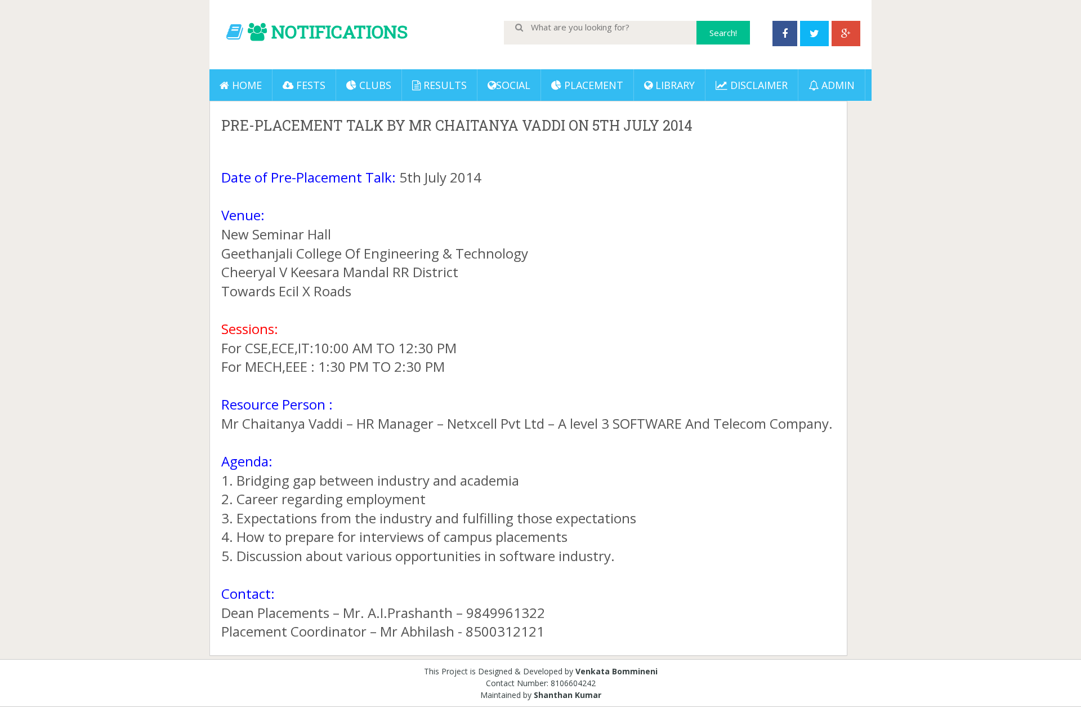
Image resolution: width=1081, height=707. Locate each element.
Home (245, 85)
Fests (309, 85)
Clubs (373, 85)
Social (513, 85)
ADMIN (837, 85)
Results (444, 85)
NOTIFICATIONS (339, 31)
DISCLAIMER (757, 85)
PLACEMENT (592, 85)
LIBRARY (674, 85)
